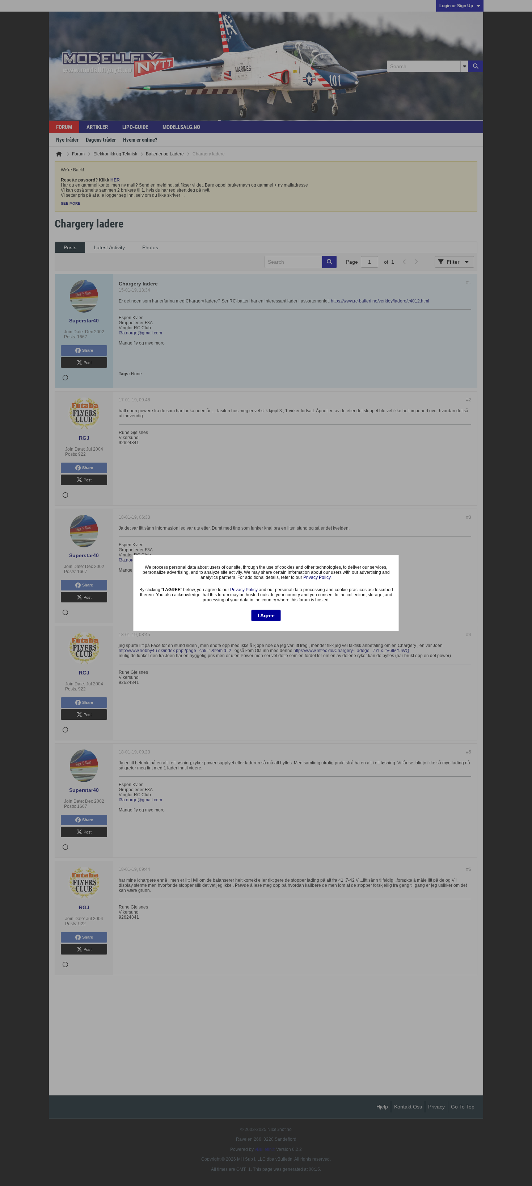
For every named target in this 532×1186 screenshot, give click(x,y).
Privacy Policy (316, 577)
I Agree (266, 615)
